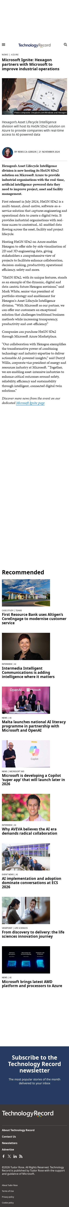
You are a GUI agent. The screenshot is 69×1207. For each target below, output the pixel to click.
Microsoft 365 (16, 771)
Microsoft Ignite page (30, 402)
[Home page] (34, 45)
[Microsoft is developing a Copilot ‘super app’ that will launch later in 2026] (26, 753)
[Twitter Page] (9, 1156)
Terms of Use (8, 1191)
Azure (15, 54)
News (5, 54)
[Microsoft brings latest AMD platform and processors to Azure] (26, 959)
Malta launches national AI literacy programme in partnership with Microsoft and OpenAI (34, 726)
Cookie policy (8, 1202)
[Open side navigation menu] (3, 44)
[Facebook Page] (3, 1156)
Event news (8, 874)
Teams (19, 610)
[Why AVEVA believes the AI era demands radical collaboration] (26, 807)
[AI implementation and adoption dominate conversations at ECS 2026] (26, 856)
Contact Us (9, 1136)
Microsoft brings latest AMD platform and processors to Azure (32, 984)
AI (15, 664)
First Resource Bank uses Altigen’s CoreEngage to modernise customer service (34, 618)
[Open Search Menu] (65, 44)
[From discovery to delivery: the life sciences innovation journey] (26, 910)
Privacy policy (8, 1197)
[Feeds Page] (20, 1156)
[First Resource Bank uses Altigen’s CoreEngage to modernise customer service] (26, 592)
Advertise (8, 1149)
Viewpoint (7, 928)
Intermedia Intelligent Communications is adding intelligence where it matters (28, 672)
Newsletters (9, 1143)
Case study (7, 610)
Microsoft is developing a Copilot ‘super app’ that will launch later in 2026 (33, 779)
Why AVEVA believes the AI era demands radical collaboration (29, 831)
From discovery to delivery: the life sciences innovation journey (33, 934)
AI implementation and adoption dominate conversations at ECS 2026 (31, 882)
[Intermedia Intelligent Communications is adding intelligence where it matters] (26, 646)
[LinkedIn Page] (15, 1156)
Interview (7, 664)
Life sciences (21, 928)
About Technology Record (18, 1130)
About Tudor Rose (10, 1185)
